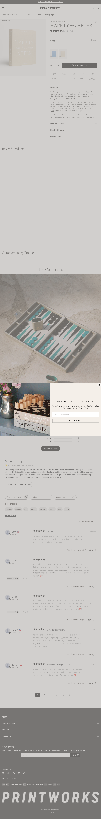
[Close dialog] (99, 385)
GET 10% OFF (75, 421)
